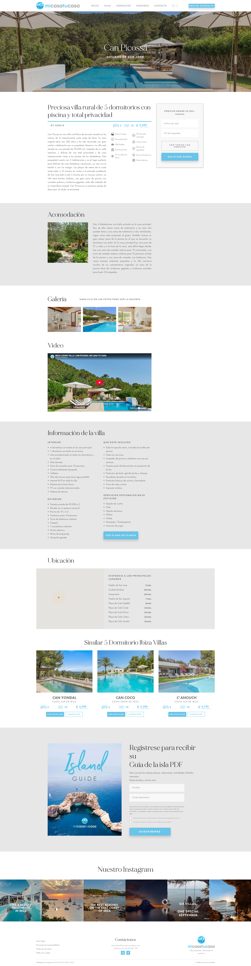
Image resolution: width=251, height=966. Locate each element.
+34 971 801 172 (130, 948)
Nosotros (142, 5)
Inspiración (123, 5)
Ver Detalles (55, 714)
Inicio (95, 5)
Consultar (74, 714)
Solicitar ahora (180, 157)
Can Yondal (64, 697)
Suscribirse (150, 831)
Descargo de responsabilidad (47, 945)
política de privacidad (164, 822)
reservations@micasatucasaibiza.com (125, 945)
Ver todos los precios (180, 146)
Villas (107, 5)
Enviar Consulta (201, 6)
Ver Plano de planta (121, 535)
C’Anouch (186, 697)
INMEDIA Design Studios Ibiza (63, 962)
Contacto (160, 5)
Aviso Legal (40, 941)
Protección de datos (43, 949)
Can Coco (125, 697)
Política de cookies (43, 952)
